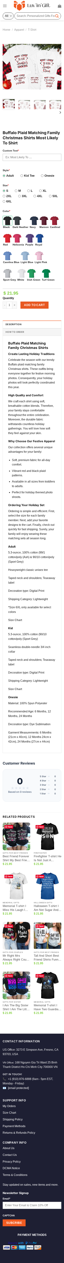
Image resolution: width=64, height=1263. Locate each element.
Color (6, 211)
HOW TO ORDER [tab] (15, 332)
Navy (33, 227)
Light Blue (27, 262)
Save (10, 826)
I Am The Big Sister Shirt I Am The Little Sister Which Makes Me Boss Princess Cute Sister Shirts (16, 1007)
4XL (39, 196)
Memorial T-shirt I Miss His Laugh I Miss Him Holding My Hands (14, 908)
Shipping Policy (13, 1119)
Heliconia (18, 244)
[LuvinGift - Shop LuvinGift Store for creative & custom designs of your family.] (32, 6)
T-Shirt (32, 29)
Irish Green (33, 279)
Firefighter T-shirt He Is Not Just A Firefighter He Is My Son (47, 858)
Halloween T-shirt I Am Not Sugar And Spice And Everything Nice (46, 908)
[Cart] (59, 6)
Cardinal (55, 227)
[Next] (55, 67)
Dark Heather (20, 227)
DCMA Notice (11, 1168)
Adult (10, 175)
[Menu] (5, 5)
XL (44, 190)
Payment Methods (14, 1126)
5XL (55, 196)
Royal (38, 244)
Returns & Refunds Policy (19, 1132)
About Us (8, 1148)
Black (6, 227)
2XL (9, 196)
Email (6, 1198)
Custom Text (11, 150)
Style (6, 170)
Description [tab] (14, 324)
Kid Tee (29, 175)
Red (5, 244)
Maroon (44, 227)
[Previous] (8, 67)
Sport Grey (9, 279)
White (20, 279)
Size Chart (15, 620)
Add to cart (34, 305)
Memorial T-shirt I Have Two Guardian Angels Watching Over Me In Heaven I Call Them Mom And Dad (47, 1007)
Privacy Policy (12, 1161)
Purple (29, 244)
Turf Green (48, 279)
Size (6, 185)
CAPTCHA (9, 1215)
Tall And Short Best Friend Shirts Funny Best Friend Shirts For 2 (47, 958)
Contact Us (10, 1154)
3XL (24, 196)
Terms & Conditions (15, 1174)
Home (6, 29)
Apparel (19, 29)
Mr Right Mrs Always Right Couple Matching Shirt (16, 958)
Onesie (49, 175)
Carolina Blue (11, 262)
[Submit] (57, 15)
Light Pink (41, 262)
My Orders (9, 1106)
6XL (9, 201)
